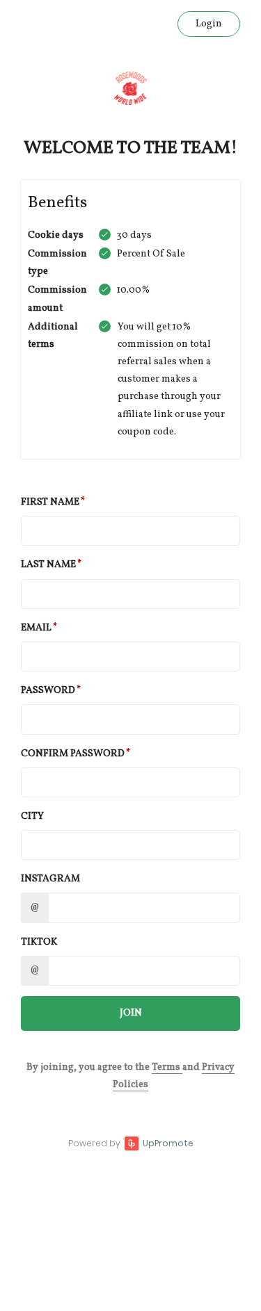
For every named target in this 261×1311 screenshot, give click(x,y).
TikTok (39, 942)
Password (48, 690)
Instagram (50, 879)
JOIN (131, 1013)
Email (36, 628)
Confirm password (73, 753)
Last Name (48, 564)
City (32, 816)
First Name (50, 502)
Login (209, 24)
